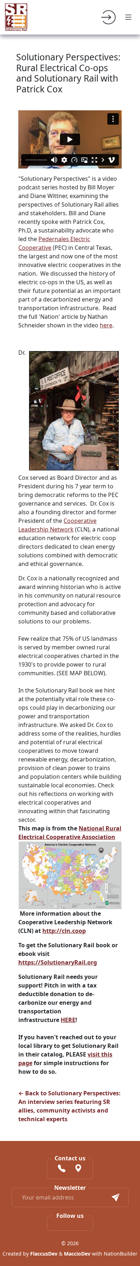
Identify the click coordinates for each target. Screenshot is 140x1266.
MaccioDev (77, 1253)
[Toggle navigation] (128, 17)
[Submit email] (115, 1197)
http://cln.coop (64, 931)
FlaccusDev (43, 1253)
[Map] (78, 1169)
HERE (68, 1020)
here (106, 325)
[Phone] (62, 1169)
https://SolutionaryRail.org (57, 962)
